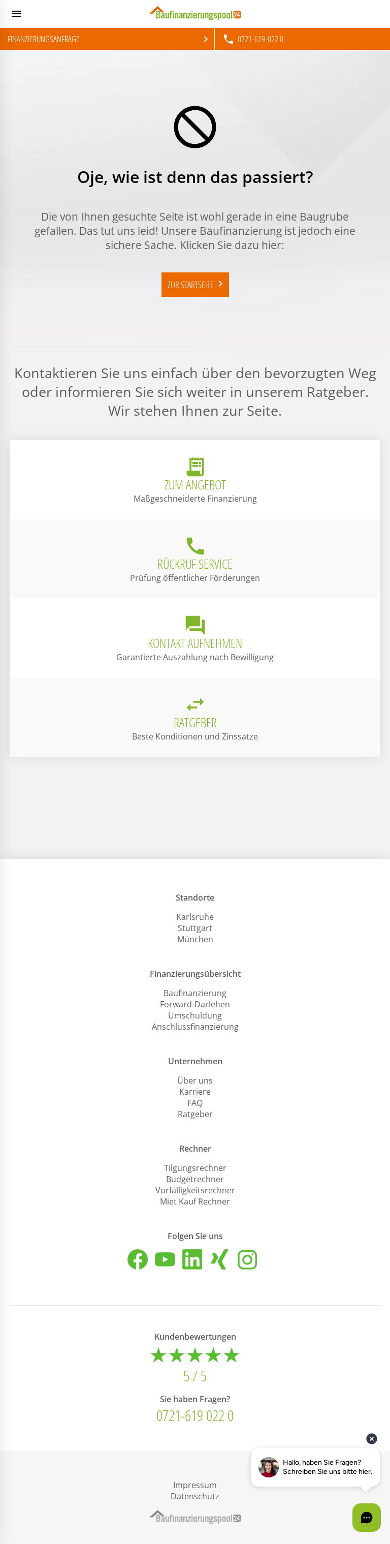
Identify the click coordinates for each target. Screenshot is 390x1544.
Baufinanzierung (195, 993)
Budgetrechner (195, 1179)
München (195, 939)
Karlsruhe (195, 916)
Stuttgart (195, 928)
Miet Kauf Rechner (195, 1201)
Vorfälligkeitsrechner (195, 1190)
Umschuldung (195, 1015)
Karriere (195, 1091)
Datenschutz (195, 1496)
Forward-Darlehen (195, 1004)
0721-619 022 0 (195, 1415)
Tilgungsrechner (195, 1168)
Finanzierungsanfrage (110, 39)
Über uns (195, 1080)
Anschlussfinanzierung (195, 1026)
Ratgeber (195, 1114)
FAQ (195, 1102)
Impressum (195, 1485)
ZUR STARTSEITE (197, 284)
